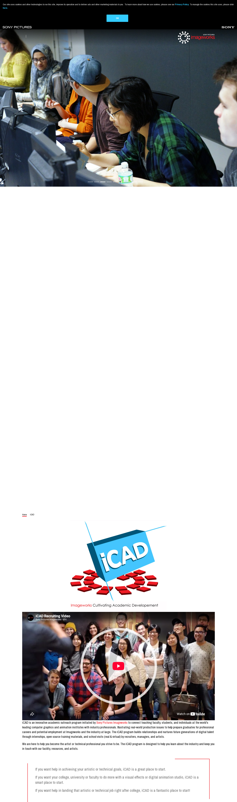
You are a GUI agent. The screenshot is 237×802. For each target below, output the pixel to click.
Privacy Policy (182, 4)
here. (5, 7)
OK (117, 18)
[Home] (196, 37)
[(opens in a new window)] (17, 27)
